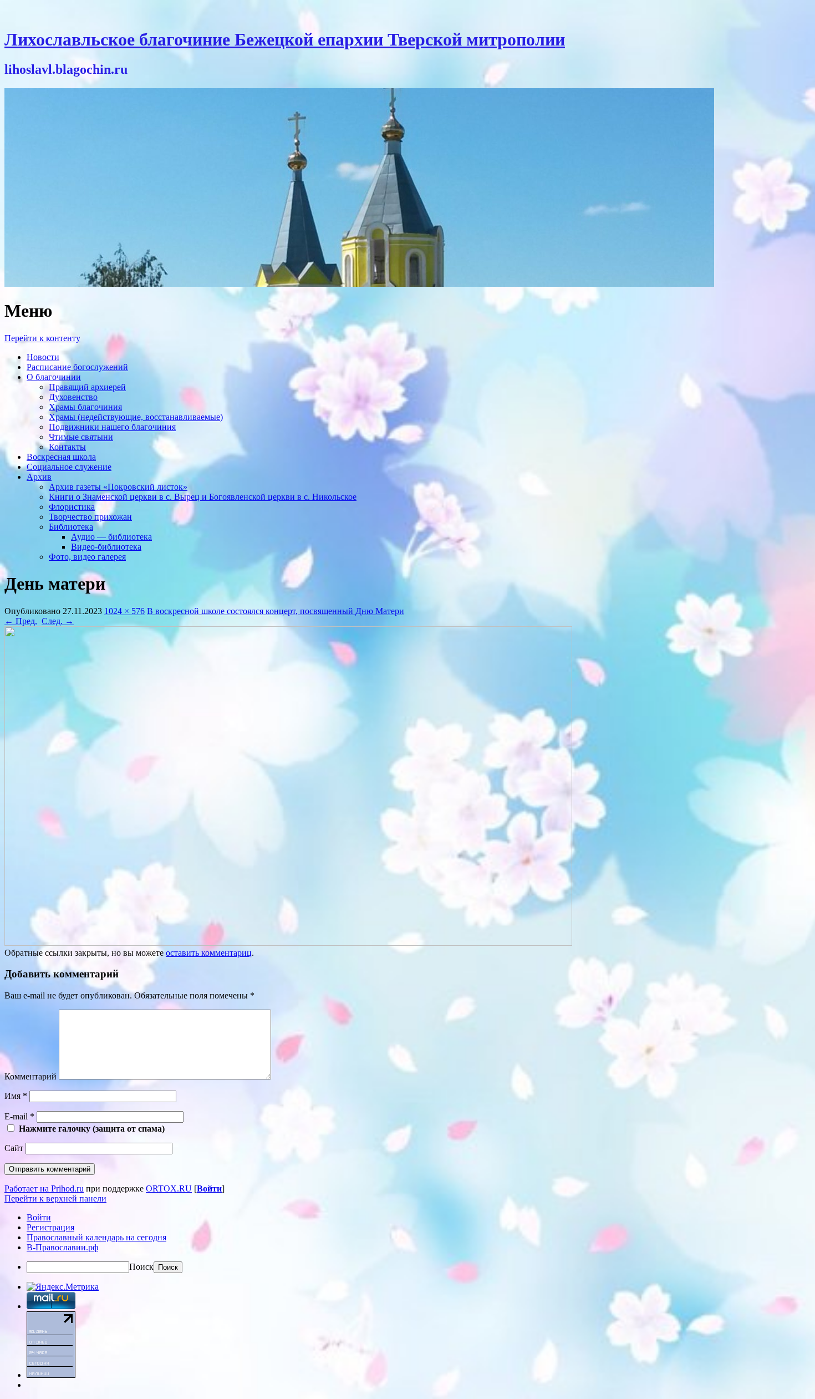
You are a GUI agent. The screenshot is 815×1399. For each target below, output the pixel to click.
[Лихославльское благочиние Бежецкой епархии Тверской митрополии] (359, 283)
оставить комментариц (209, 952)
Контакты (67, 447)
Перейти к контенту (42, 338)
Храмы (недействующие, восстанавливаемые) (136, 417)
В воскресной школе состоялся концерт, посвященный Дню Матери (275, 611)
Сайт (13, 1148)
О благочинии (54, 377)
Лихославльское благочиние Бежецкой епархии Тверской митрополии (284, 39)
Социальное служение (69, 467)
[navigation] (407, 1243)
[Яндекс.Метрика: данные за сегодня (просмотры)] (63, 1287)
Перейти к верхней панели (55, 1198)
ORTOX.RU (169, 1188)
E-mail (19, 1116)
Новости (43, 357)
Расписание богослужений (77, 367)
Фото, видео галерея (87, 556)
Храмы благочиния (85, 407)
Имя (15, 1096)
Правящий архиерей (87, 387)
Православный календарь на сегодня (96, 1237)
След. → (58, 621)
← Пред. (20, 621)
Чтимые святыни (81, 437)
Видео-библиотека (106, 546)
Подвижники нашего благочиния (112, 427)
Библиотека (71, 526)
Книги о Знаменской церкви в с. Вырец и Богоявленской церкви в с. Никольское (202, 496)
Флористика (72, 506)
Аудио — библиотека (111, 536)
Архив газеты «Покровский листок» (118, 486)
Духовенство (73, 397)
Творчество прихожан (90, 516)
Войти (209, 1188)
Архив (39, 476)
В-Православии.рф (62, 1247)
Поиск (141, 1266)
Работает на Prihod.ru (44, 1188)
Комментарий (30, 1076)
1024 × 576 (124, 611)
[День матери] (288, 942)
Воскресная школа (61, 457)
